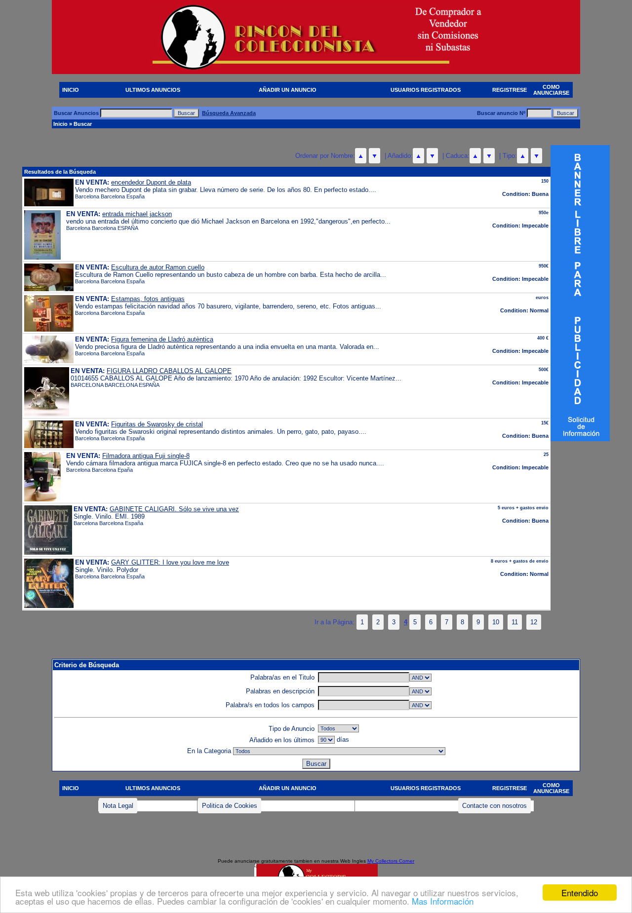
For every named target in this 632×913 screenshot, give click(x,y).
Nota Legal (118, 805)
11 (515, 622)
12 (533, 622)
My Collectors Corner (390, 861)
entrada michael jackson (137, 214)
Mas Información (443, 901)
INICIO (70, 90)
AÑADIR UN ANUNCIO (287, 90)
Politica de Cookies (229, 805)
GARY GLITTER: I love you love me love (170, 562)
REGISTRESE (509, 90)
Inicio (60, 124)
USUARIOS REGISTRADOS (426, 90)
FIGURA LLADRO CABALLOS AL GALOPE (169, 371)
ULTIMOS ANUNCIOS (152, 90)
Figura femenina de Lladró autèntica (162, 339)
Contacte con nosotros (494, 805)
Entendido (579, 892)
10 (495, 622)
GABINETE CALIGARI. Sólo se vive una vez (174, 509)
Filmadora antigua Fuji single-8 (146, 455)
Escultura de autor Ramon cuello (157, 267)
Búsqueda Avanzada (229, 113)
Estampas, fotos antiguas (148, 299)
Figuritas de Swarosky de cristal (157, 424)
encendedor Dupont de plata (151, 182)
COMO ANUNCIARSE (551, 90)
